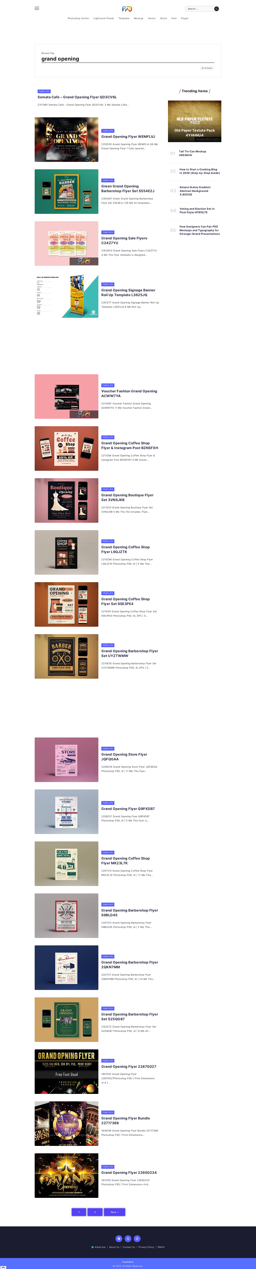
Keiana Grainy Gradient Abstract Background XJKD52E (195, 191)
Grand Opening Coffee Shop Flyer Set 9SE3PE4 (125, 601)
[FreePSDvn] (127, 8)
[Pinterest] (118, 1238)
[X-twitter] (128, 1238)
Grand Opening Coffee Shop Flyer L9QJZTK (125, 549)
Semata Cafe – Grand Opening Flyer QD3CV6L (77, 97)
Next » (115, 1212)
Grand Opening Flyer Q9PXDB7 (128, 809)
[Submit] (216, 9)
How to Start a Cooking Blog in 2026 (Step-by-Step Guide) (200, 171)
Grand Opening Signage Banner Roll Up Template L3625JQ (128, 292)
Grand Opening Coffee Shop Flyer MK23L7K (125, 860)
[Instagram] (137, 1238)
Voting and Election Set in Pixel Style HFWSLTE (197, 210)
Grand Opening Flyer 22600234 (129, 1173)
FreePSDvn (128, 1262)
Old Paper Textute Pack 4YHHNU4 (195, 132)
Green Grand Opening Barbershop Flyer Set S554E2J (127, 188)
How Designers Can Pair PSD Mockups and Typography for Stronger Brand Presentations (200, 230)
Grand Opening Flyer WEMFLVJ (128, 137)
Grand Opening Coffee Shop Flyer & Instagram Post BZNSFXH (129, 445)
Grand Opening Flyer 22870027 (128, 1067)
